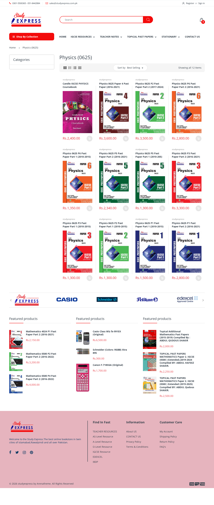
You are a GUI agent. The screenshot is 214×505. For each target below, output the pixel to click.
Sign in (201, 3)
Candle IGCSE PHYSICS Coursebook (75, 85)
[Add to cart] (89, 139)
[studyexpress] (26, 19)
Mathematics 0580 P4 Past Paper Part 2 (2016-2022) (41, 377)
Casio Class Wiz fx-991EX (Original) (107, 333)
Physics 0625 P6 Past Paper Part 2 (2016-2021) (186, 85)
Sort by (121, 67)
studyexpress (69, 79)
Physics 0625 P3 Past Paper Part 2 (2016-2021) (186, 155)
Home (12, 47)
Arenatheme (44, 483)
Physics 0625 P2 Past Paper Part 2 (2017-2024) (149, 85)
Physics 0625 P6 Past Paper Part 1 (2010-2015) (77, 155)
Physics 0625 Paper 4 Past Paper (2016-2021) (114, 85)
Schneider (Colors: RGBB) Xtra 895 (110, 351)
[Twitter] (17, 452)
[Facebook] (10, 452)
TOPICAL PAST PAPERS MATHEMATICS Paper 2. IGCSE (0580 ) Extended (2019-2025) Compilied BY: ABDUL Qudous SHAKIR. (177, 384)
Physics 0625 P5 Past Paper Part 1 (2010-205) (148, 155)
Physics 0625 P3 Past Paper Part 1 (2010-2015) (77, 224)
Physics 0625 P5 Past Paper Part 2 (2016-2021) (113, 155)
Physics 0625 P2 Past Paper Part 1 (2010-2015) (113, 224)
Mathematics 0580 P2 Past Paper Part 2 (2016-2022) (41, 355)
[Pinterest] (31, 452)
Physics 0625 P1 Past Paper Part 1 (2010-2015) (149, 224)
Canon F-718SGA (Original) (108, 365)
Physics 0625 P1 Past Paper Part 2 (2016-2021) (186, 224)
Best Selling (133, 67)
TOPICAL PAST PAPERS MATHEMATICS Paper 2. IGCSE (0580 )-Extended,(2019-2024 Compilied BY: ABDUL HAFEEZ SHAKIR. (177, 360)
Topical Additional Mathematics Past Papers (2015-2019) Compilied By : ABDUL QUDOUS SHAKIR (175, 336)
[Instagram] (24, 452)
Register (190, 3)
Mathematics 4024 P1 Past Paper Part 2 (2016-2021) (41, 333)
